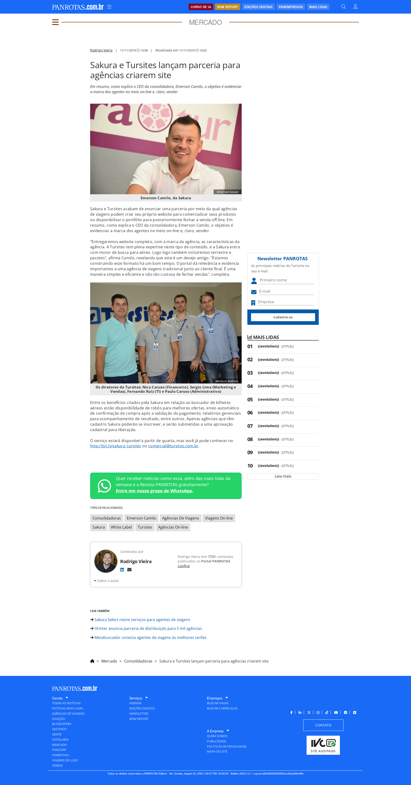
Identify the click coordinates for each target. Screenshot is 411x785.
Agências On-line (173, 527)
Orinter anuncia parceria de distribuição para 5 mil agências (147, 628)
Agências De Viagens (180, 518)
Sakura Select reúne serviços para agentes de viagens (141, 619)
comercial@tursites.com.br (173, 446)
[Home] (92, 660)
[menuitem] (109, 7)
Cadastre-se (283, 317)
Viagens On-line (219, 518)
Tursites (145, 527)
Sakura (99, 527)
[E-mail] (129, 569)
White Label (121, 527)
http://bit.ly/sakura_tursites (115, 446)
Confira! (184, 566)
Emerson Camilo (141, 518)
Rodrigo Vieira (101, 50)
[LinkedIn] (122, 569)
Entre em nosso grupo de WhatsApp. (154, 491)
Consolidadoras (107, 518)
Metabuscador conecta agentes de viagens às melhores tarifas (149, 637)
